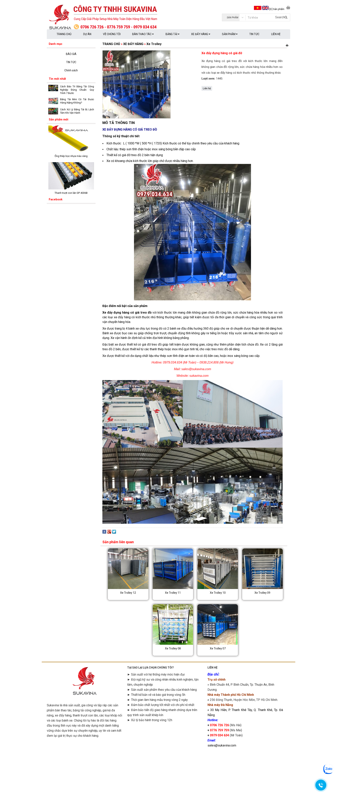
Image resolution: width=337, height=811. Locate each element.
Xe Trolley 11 (173, 592)
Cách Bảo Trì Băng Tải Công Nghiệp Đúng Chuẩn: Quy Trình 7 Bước (77, 90)
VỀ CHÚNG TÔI (112, 34)
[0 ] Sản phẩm (276, 9)
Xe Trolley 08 (173, 648)
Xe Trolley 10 (218, 592)
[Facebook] (104, 532)
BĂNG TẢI (172, 34)
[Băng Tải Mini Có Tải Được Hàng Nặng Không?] (53, 101)
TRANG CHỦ (64, 34)
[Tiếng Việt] (257, 9)
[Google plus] (109, 532)
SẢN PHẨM (229, 34)
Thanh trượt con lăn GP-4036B (71, 192)
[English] (265, 9)
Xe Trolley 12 (128, 592)
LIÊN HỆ (275, 34)
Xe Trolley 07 (218, 648)
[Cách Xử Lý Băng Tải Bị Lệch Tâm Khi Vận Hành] (53, 111)
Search (280, 17)
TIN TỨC (254, 34)
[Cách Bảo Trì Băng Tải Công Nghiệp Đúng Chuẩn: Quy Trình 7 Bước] (53, 88)
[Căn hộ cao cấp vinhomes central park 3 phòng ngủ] (71, 151)
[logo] (107, 17)
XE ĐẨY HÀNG (200, 34)
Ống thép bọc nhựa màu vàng (71, 156)
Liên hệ (207, 88)
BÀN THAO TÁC (142, 34)
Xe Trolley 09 (262, 592)
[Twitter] (114, 532)
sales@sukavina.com (222, 745)
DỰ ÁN (87, 34)
